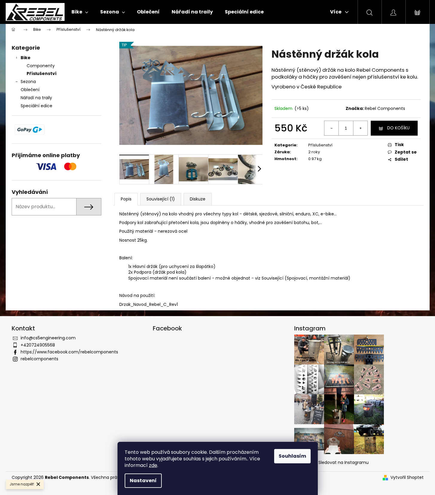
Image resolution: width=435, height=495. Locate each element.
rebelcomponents (39, 359)
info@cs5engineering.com (48, 338)
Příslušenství (42, 73)
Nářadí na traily (36, 98)
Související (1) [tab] (160, 199)
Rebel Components (385, 108)
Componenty (41, 66)
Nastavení (143, 480)
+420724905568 (38, 345)
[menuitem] (79, 12)
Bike (25, 58)
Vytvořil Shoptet (407, 477)
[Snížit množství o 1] (331, 128)
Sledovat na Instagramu (343, 462)
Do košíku (398, 128)
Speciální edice (36, 106)
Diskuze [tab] (197, 199)
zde (153, 465)
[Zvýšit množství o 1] (360, 128)
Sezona (28, 82)
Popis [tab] (126, 199)
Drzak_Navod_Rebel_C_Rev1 (148, 304)
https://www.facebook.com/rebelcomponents (69, 352)
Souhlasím (292, 456)
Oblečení (30, 90)
